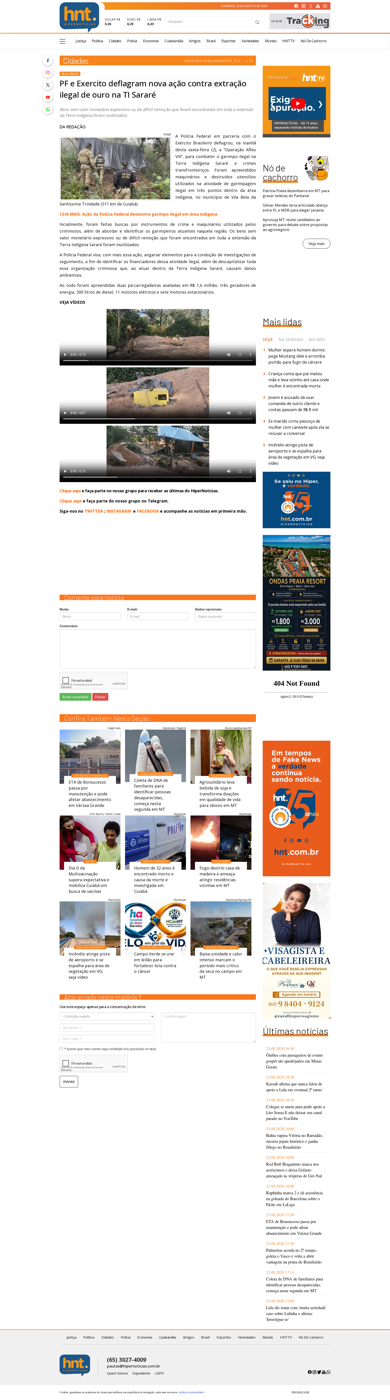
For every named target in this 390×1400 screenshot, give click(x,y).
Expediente (141, 1373)
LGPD (159, 1373)
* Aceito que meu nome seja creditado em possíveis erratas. (110, 1048)
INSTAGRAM (118, 511)
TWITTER (93, 511)
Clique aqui (71, 490)
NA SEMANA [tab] (291, 339)
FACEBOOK (148, 511)
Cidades (115, 40)
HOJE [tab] (268, 339)
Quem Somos (117, 1373)
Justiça (81, 40)
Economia (151, 40)
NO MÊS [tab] (317, 339)
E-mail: (132, 609)
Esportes (228, 40)
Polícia (132, 40)
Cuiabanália (174, 40)
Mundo (271, 40)
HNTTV (288, 40)
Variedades (250, 40)
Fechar (100, 697)
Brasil (211, 40)
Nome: (65, 609)
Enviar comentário (75, 697)
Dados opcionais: (208, 609)
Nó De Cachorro (314, 40)
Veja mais (317, 243)
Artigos (195, 40)
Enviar (68, 1081)
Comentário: (69, 626)
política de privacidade (191, 1392)
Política (97, 40)
